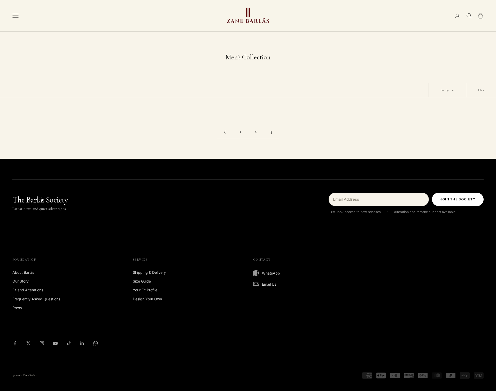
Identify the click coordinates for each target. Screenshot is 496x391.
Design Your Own (147, 299)
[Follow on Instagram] (41, 343)
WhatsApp (271, 273)
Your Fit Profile (145, 290)
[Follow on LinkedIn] (82, 343)
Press (17, 308)
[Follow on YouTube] (55, 343)
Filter (481, 90)
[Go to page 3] (225, 132)
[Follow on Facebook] (15, 343)
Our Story (20, 281)
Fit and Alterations (27, 290)
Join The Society (457, 199)
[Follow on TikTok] (68, 343)
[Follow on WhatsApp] (95, 343)
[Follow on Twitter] (28, 343)
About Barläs (23, 272)
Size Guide (142, 281)
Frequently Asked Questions (36, 299)
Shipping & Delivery (149, 272)
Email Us (269, 284)
